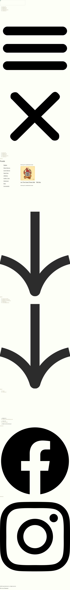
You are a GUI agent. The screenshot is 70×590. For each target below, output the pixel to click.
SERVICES (4, 8)
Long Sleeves (7, 170)
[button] (35, 81)
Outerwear (6, 181)
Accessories (6, 186)
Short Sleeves (7, 168)
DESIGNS (4, 6)
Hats (5, 183)
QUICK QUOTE (5, 9)
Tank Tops (6, 173)
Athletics (6, 175)
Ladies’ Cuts (7, 178)
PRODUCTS (4, 7)
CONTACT (4, 10)
